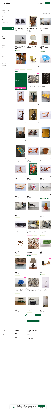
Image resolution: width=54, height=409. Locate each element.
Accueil (3, 9)
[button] (41, 0)
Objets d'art (3, 329)
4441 (34, 314)
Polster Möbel (17, 330)
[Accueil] (7, 3)
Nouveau (6, 9)
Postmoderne (16, 336)
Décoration (3, 330)
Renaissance (16, 337)
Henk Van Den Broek (17, 331)
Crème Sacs (29, 335)
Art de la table (4, 331)
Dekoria (16, 329)
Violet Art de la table (30, 338)
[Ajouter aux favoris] (26, 28)
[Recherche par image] (35, 3)
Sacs (3, 335)
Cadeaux (3, 336)
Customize (41, 407)
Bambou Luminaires (30, 332)
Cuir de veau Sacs (29, 329)
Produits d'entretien (4, 334)
